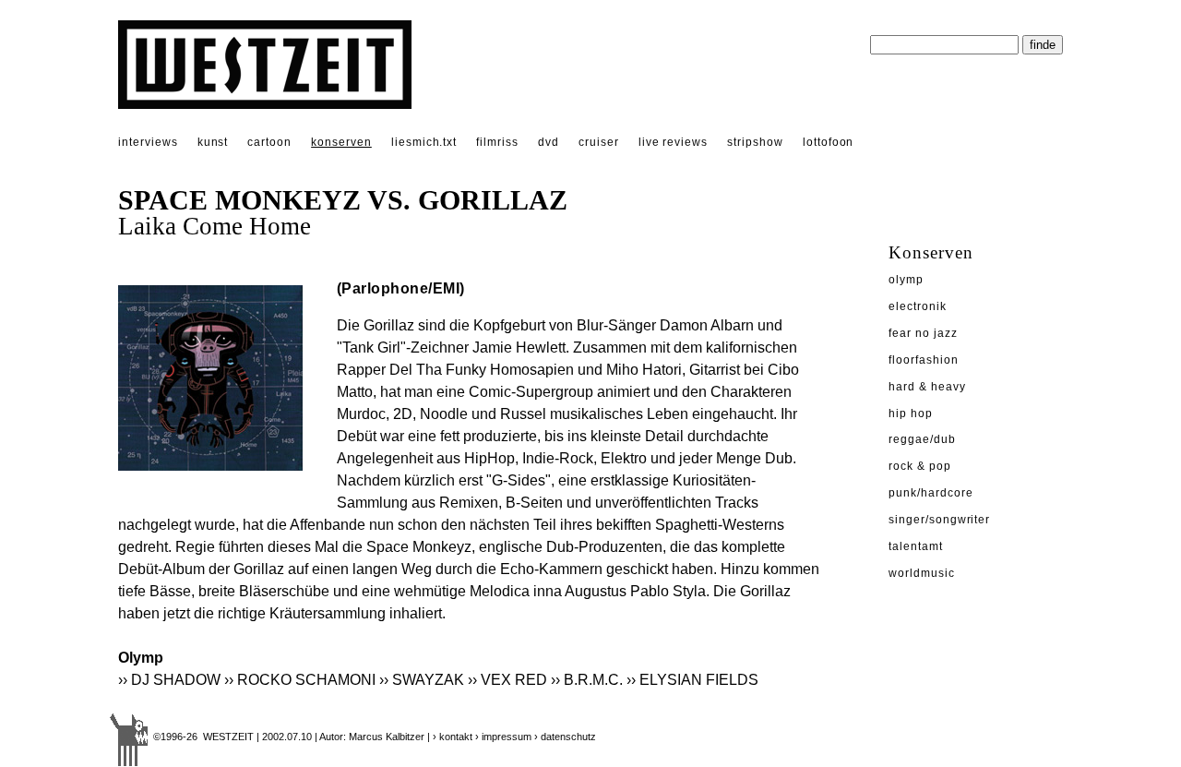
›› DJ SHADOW (169, 680)
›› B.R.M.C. (587, 680)
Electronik (918, 306)
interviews (148, 142)
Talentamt (916, 546)
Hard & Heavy (927, 386)
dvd (548, 142)
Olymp (906, 279)
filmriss (497, 142)
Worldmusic (922, 573)
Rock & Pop (920, 466)
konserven (341, 142)
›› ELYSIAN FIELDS (692, 680)
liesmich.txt (424, 142)
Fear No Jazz (923, 333)
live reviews (673, 142)
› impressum (503, 736)
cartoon (269, 142)
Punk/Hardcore (930, 492)
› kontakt (452, 736)
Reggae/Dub (922, 439)
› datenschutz (565, 736)
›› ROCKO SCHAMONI (300, 680)
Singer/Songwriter (939, 519)
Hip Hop (911, 413)
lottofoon (828, 142)
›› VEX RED (507, 680)
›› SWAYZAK (421, 680)
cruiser (599, 142)
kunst (213, 142)
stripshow (755, 142)
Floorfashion (924, 360)
